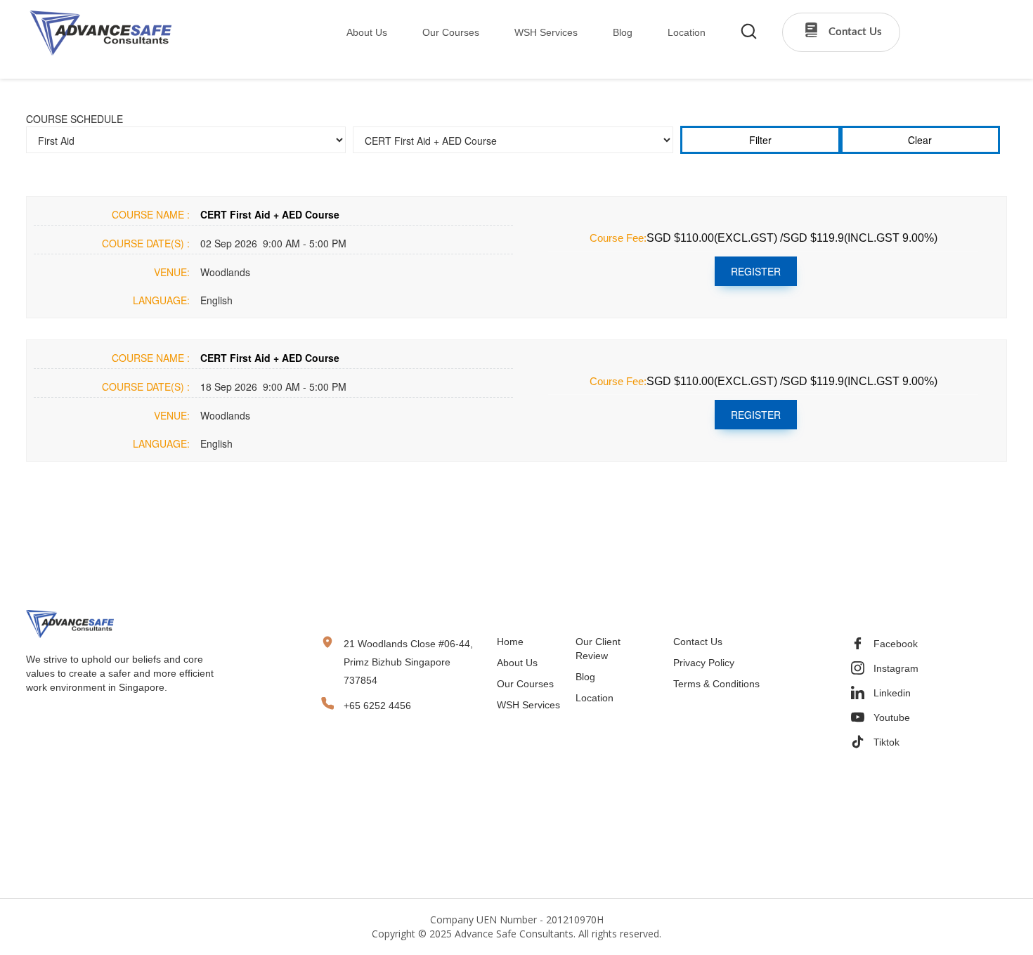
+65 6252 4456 (377, 705)
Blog (585, 676)
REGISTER (756, 271)
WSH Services (528, 704)
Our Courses (525, 683)
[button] (357, 33)
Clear (920, 140)
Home (510, 641)
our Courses (450, 32)
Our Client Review (598, 648)
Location (594, 697)
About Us (366, 32)
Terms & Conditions (716, 683)
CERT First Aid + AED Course (269, 214)
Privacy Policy (703, 662)
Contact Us (697, 641)
